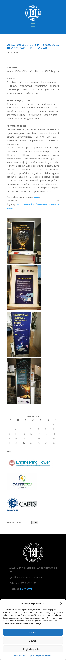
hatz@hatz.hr (26, 588)
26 (23, 442)
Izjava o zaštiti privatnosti (40, 655)
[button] (61, 603)
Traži (35, 522)
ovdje (36, 196)
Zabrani (33, 640)
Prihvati (33, 632)
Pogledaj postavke (33, 649)
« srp (9, 451)
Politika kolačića (20, 655)
